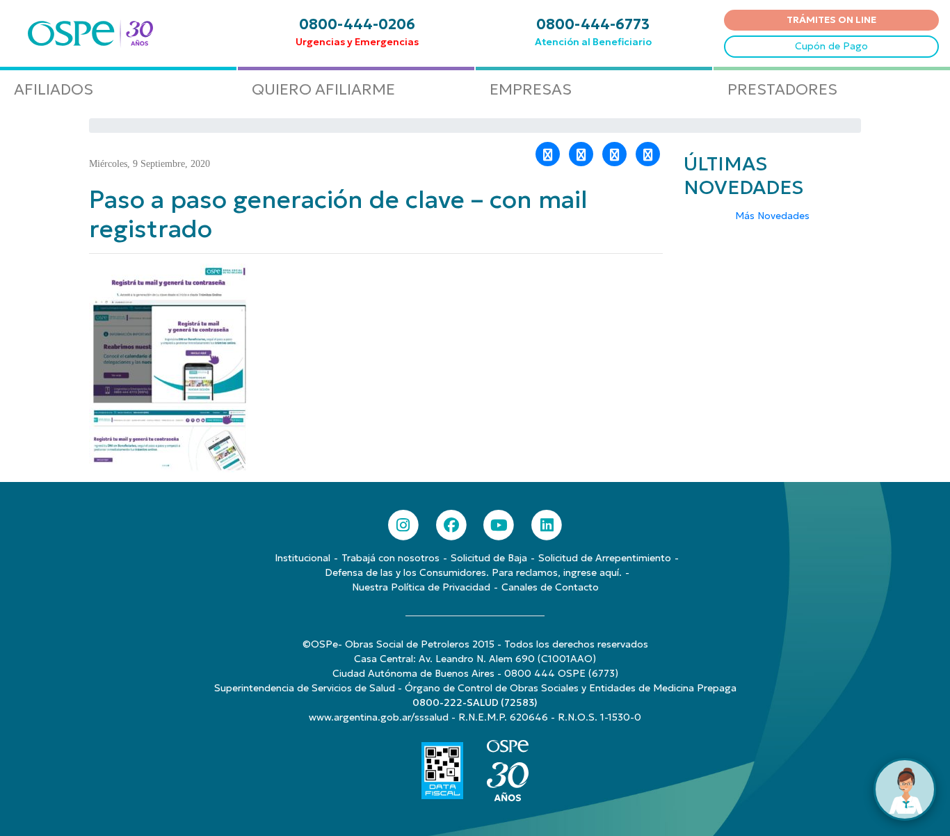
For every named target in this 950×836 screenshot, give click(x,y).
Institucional (302, 558)
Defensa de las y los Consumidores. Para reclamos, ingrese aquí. (473, 572)
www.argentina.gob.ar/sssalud (379, 717)
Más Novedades (772, 215)
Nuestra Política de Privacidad (421, 587)
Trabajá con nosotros (390, 558)
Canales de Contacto (550, 587)
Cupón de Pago (831, 46)
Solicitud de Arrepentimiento (604, 558)
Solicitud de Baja (489, 558)
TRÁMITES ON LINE (831, 19)
